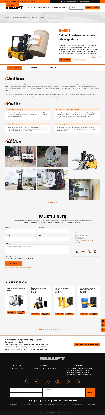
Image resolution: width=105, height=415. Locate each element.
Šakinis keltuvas (26, 405)
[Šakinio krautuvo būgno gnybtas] (40, 302)
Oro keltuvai (13, 405)
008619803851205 (13, 1)
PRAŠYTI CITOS (65, 60)
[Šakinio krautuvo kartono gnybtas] (16, 302)
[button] (48, 202)
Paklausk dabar (21, 314)
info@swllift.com (29, 1)
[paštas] (103, 330)
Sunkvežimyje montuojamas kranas (55, 405)
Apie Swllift (37, 7)
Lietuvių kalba (11, 5)
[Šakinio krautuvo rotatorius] (89, 301)
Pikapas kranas (91, 405)
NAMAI (30, 401)
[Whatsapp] (103, 321)
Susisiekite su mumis (59, 7)
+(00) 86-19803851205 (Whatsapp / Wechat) (43, 368)
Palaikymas (47, 7)
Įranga (29, 7)
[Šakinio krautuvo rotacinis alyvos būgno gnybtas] (64, 302)
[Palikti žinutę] (103, 325)
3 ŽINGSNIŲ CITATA (92, 7)
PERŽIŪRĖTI (11, 314)
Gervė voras (38, 405)
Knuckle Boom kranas (76, 405)
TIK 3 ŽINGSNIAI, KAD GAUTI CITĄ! (86, 344)
